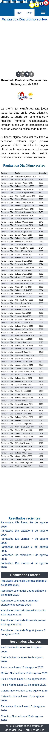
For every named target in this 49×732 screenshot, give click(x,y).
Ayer (29, 12)
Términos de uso (34, 729)
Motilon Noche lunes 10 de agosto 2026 (24, 673)
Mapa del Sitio (13, 729)
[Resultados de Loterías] (24, 7)
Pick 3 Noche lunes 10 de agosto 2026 (23, 679)
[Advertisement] (24, 45)
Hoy (19, 12)
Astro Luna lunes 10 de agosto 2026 (22, 667)
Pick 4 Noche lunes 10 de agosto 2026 (23, 684)
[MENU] (42, 12)
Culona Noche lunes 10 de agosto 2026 (24, 690)
